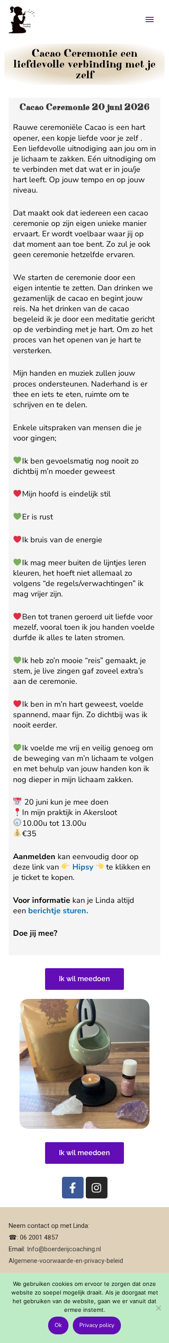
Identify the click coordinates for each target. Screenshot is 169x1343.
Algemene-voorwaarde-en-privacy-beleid (66, 1261)
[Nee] (158, 1308)
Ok (58, 1325)
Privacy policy (96, 1325)
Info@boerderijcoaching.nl (64, 1249)
